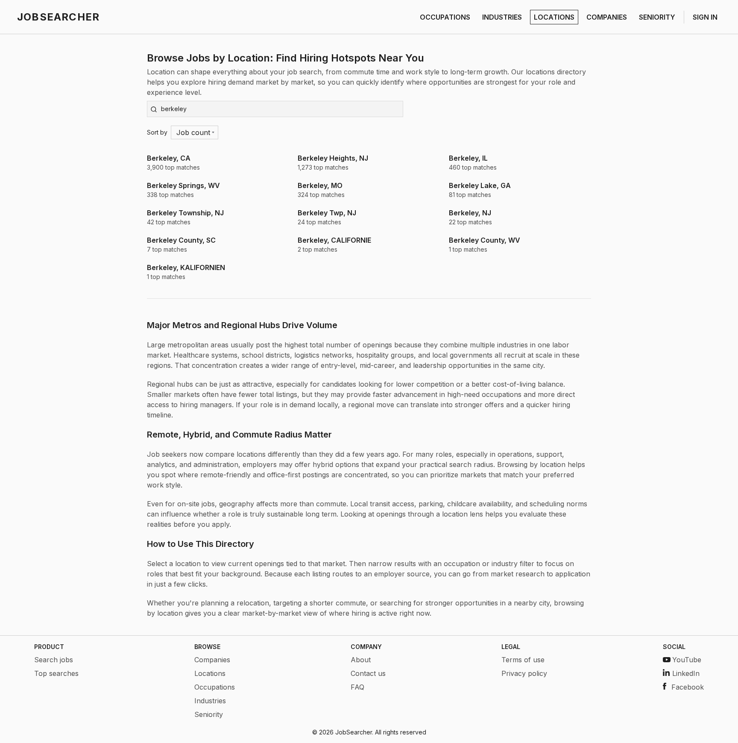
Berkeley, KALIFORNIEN (186, 267)
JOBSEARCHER (58, 17)
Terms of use (523, 659)
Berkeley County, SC (181, 240)
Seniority (208, 714)
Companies (212, 659)
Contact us (368, 673)
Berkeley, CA (168, 158)
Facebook (687, 687)
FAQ (357, 687)
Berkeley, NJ (470, 213)
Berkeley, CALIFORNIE (334, 240)
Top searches (56, 673)
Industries (210, 700)
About (361, 659)
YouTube (686, 659)
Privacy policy (524, 673)
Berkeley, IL (468, 158)
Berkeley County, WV (484, 240)
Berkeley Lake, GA (480, 185)
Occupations (214, 687)
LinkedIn (686, 673)
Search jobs (53, 659)
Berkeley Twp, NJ (327, 213)
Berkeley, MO (320, 185)
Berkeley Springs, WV (183, 185)
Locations (210, 673)
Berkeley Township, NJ (185, 213)
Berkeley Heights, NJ (333, 158)
